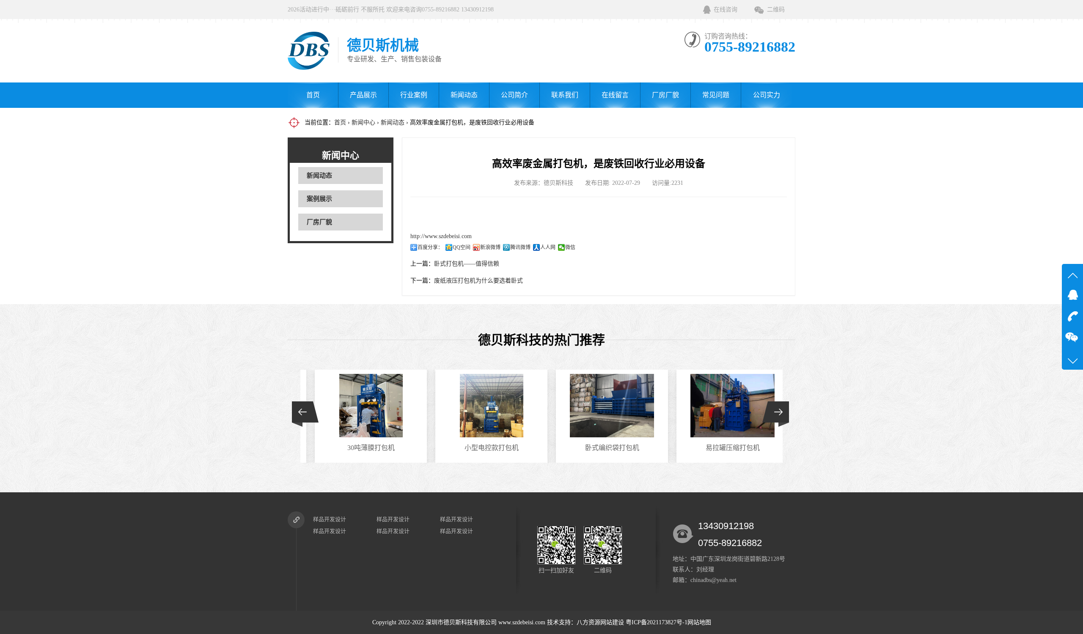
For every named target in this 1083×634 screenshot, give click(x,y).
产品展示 (363, 95)
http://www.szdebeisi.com (441, 236)
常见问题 (715, 95)
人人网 (547, 247)
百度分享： (430, 247)
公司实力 (766, 95)
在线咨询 (725, 9)
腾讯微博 (520, 247)
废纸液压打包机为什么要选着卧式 (478, 280)
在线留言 (615, 95)
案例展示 (319, 198)
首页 (313, 95)
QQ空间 (461, 247)
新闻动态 (464, 95)
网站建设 (612, 622)
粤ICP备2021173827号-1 (656, 622)
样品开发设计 (329, 519)
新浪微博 (490, 247)
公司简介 (514, 95)
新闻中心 (363, 122)
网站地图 (699, 622)
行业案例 (413, 95)
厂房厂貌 (665, 95)
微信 (570, 247)
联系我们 (564, 95)
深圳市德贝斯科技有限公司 (461, 622)
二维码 (776, 9)
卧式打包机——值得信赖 (466, 264)
